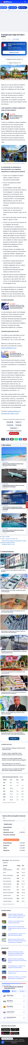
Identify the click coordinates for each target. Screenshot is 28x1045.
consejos (7, 538)
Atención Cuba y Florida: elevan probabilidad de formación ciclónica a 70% (17, 928)
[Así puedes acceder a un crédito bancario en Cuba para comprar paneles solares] (14, 642)
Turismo (4, 536)
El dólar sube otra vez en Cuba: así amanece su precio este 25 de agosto (13, 591)
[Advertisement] (14, 21)
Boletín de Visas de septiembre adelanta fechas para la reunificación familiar (17, 960)
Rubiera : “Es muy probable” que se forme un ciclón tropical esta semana (12, 713)
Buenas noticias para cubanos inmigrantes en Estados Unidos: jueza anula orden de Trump (16, 953)
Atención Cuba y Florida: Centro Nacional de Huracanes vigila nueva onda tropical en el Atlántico (17, 940)
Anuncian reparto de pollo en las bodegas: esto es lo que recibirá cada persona (13, 611)
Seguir (14, 991)
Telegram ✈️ (18, 422)
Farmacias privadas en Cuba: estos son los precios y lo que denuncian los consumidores (13, 693)
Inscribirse (7, 991)
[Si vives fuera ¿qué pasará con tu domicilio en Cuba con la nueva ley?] (14, 663)
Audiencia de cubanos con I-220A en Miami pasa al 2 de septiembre (17, 977)
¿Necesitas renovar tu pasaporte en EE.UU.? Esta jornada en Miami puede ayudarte (13, 769)
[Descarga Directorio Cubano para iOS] (5, 1030)
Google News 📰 (14, 428)
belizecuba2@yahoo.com (9, 348)
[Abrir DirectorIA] (3, 1042)
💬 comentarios (14, 433)
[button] (27, 498)
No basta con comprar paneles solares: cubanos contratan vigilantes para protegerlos (14, 759)
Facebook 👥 (10, 425)
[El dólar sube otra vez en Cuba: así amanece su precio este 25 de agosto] (14, 581)
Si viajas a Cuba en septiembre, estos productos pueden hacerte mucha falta (12, 754)
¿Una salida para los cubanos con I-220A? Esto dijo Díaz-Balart (17, 934)
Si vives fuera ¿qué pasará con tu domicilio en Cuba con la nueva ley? (13, 672)
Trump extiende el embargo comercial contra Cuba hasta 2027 (13, 748)
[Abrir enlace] (4, 915)
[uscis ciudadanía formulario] (4, 977)
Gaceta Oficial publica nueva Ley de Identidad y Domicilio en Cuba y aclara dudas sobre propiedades (13, 733)
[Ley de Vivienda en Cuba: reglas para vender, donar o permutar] (14, 561)
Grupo (22, 991)
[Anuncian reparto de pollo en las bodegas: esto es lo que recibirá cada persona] (14, 602)
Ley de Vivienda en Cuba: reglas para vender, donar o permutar (13, 571)
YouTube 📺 (18, 425)
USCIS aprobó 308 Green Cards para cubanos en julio (17, 972)
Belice (3, 538)
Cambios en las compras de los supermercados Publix (16, 921)
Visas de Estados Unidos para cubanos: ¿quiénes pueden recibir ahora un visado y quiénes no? (16, 915)
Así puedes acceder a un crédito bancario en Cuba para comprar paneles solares (14, 652)
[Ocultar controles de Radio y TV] (27, 494)
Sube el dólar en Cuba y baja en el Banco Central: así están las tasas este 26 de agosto (13, 632)
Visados (8, 536)
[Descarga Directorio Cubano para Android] (14, 1030)
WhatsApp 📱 (10, 422)
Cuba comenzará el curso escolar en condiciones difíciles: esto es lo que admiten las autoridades (14, 764)
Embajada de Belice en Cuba (8, 544)
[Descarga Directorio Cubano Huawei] (14, 1034)
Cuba (11, 538)
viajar (14, 538)
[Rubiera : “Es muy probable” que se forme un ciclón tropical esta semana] (14, 703)
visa (16, 538)
